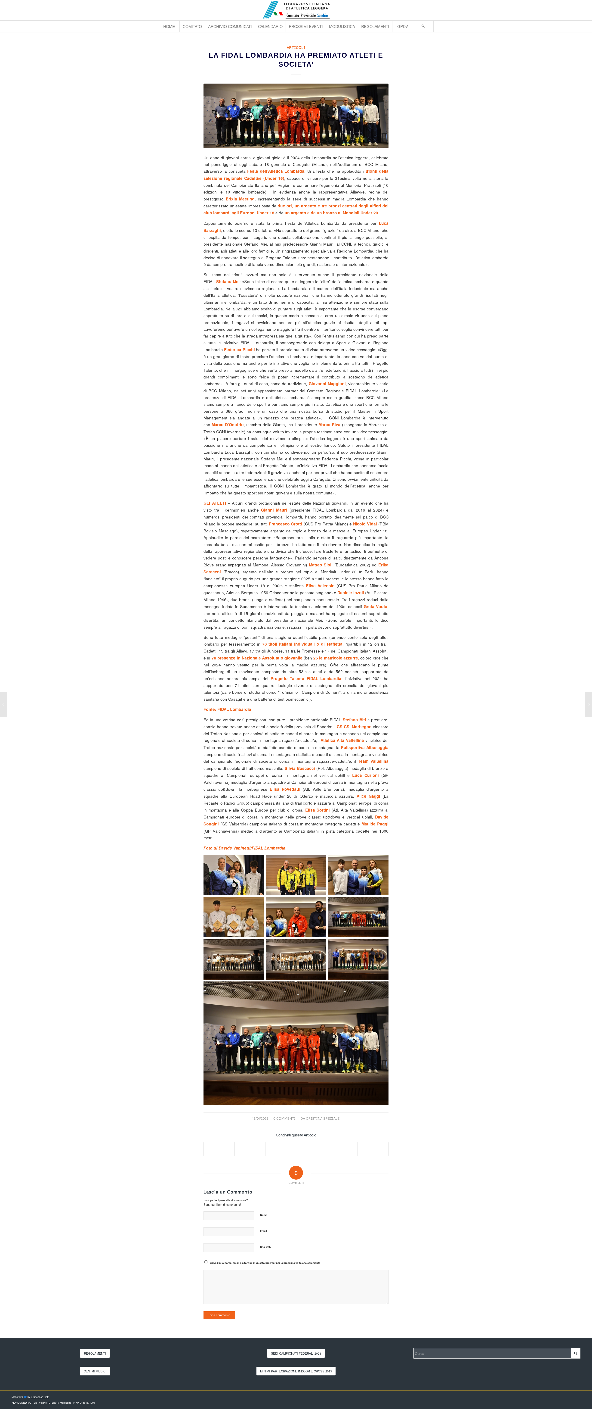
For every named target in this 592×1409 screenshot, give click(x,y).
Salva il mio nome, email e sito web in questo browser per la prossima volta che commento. (265, 1263)
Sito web (265, 1247)
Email (263, 1231)
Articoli (296, 47)
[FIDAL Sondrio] (296, 10)
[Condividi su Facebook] (219, 1149)
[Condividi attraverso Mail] (373, 1149)
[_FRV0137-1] (296, 116)
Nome (263, 1215)
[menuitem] (169, 26)
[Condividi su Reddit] (342, 1149)
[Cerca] (423, 26)
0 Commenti (284, 1118)
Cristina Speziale (322, 1118)
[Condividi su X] (250, 1149)
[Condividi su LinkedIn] (311, 1149)
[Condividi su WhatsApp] (280, 1149)
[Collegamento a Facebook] (577, 10)
